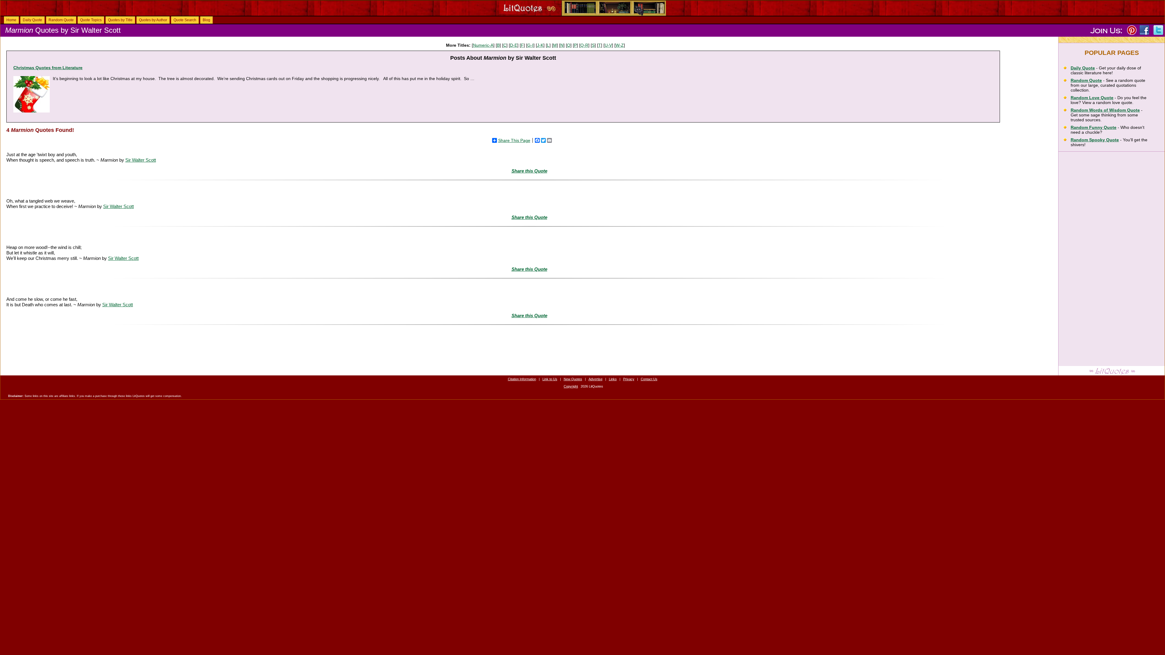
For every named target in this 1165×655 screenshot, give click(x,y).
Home (11, 20)
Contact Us (649, 379)
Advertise (596, 379)
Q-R (584, 45)
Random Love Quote (1092, 97)
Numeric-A (483, 45)
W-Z (620, 45)
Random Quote (61, 20)
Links (613, 379)
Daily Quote (32, 20)
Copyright (571, 386)
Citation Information (522, 379)
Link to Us (549, 379)
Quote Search (185, 20)
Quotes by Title (120, 20)
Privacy (628, 379)
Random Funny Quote (1093, 127)
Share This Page (514, 140)
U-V (608, 45)
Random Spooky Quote (1095, 139)
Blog (206, 20)
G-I (530, 45)
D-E (513, 45)
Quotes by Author (153, 20)
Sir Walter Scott (140, 160)
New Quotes (573, 379)
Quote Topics (91, 20)
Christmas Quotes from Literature (48, 67)
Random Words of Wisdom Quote (1105, 110)
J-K (540, 45)
